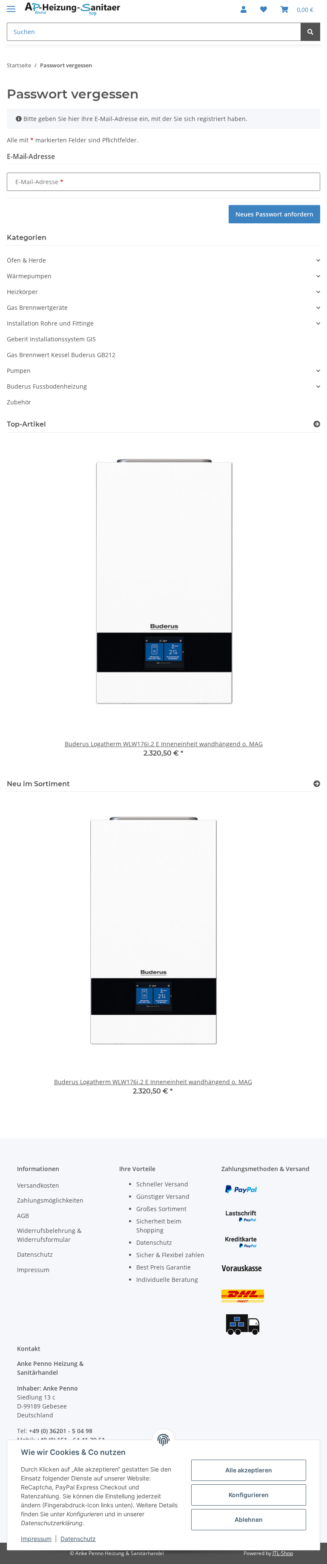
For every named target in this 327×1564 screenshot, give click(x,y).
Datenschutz (78, 1538)
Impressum (36, 1538)
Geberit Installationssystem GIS (51, 339)
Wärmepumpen (29, 276)
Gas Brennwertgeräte (37, 307)
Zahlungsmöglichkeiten (50, 1200)
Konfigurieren (249, 1494)
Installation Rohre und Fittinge (50, 323)
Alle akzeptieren (248, 1470)
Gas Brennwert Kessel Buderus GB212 (61, 355)
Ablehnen (249, 1519)
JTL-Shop (282, 1553)
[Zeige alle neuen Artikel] (316, 784)
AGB (23, 1216)
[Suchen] (310, 32)
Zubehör (19, 402)
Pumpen (19, 370)
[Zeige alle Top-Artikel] (316, 424)
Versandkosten (38, 1185)
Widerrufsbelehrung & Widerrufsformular (49, 1235)
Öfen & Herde (26, 260)
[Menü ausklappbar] (11, 5)
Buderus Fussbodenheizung (47, 386)
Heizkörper (22, 292)
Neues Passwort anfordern (274, 214)
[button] (243, 9)
